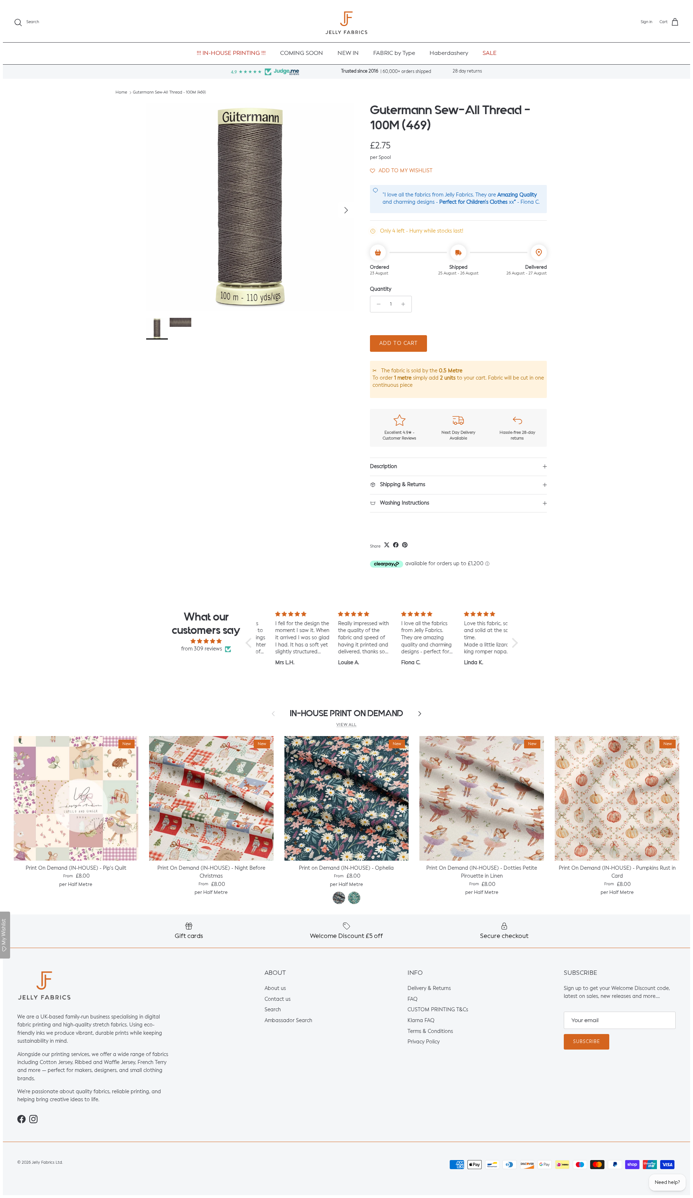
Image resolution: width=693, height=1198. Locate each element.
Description (383, 466)
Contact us (278, 999)
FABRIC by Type (394, 53)
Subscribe (586, 1042)
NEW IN (348, 53)
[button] (401, 170)
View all (346, 725)
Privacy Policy (423, 1042)
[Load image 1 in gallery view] (250, 207)
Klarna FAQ (421, 1020)
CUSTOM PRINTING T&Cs (437, 1009)
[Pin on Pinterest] (404, 545)
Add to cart (398, 343)
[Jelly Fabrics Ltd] (346, 22)
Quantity (380, 289)
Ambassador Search (288, 1020)
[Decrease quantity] (376, 304)
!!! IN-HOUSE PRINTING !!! (231, 53)
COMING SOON (301, 53)
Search (273, 1009)
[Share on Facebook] (395, 545)
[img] (206, 641)
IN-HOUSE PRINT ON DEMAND (346, 713)
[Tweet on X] (386, 545)
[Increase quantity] (405, 304)
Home (121, 93)
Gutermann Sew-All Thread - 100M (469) (169, 93)
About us (275, 988)
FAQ (412, 999)
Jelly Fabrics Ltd (47, 1163)
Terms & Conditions (430, 1031)
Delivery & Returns (429, 988)
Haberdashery (449, 53)
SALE (490, 53)
